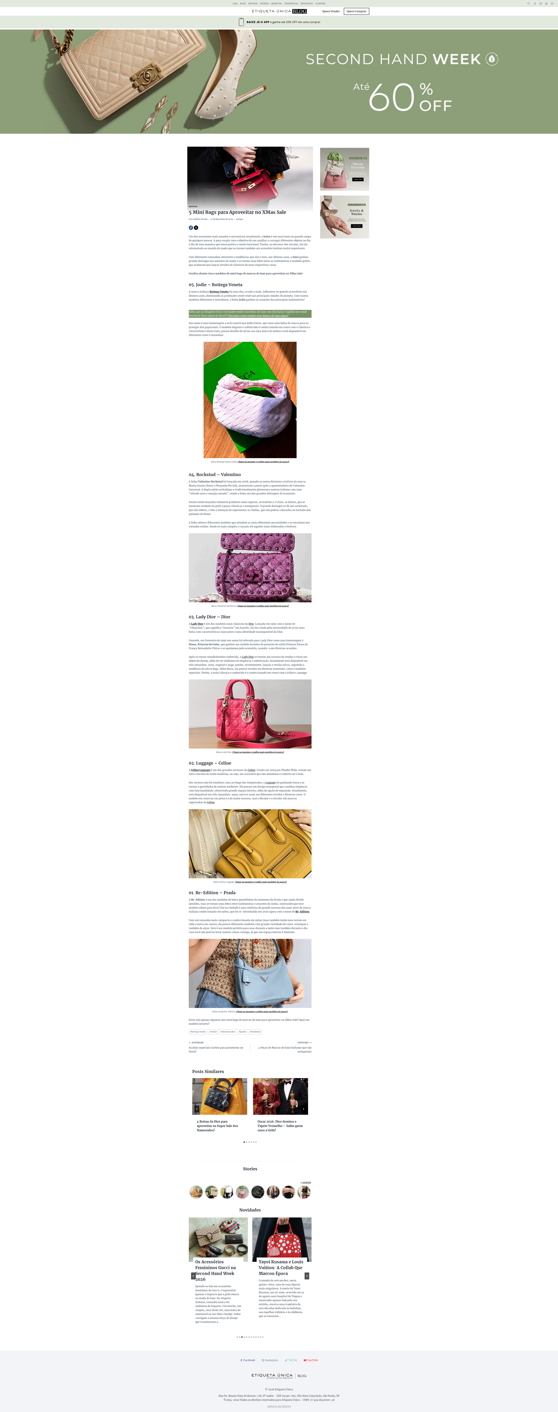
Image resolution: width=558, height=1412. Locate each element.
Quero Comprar (356, 11)
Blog (243, 3)
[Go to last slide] (197, 1108)
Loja (235, 3)
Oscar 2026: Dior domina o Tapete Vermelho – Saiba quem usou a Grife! (280, 1126)
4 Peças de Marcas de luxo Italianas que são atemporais (284, 1047)
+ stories (305, 1182)
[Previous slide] (193, 1275)
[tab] (244, 1142)
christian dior (227, 1032)
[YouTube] (552, 3)
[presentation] (219, 1096)
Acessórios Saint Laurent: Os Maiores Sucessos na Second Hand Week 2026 (279, 1270)
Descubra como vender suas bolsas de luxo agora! (258, 315)
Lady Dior (197, 623)
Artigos (252, 3)
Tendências (291, 3)
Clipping (320, 3)
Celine (251, 770)
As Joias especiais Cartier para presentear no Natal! (216, 1047)
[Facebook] (535, 3)
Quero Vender (331, 11)
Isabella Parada (200, 219)
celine (213, 1032)
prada (242, 1032)
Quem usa (276, 3)
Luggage (270, 782)
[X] (196, 228)
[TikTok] (546, 3)
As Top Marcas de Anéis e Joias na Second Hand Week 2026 (214, 1270)
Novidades (307, 3)
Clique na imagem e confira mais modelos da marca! (263, 462)
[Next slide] (307, 1275)
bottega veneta (198, 1032)
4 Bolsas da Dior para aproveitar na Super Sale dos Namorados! (217, 1126)
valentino (255, 1032)
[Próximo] (303, 1108)
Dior (251, 623)
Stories (264, 3)
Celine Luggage (201, 770)
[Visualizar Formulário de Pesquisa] (528, 3)
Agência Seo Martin (279, 1406)
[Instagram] (540, 3)
